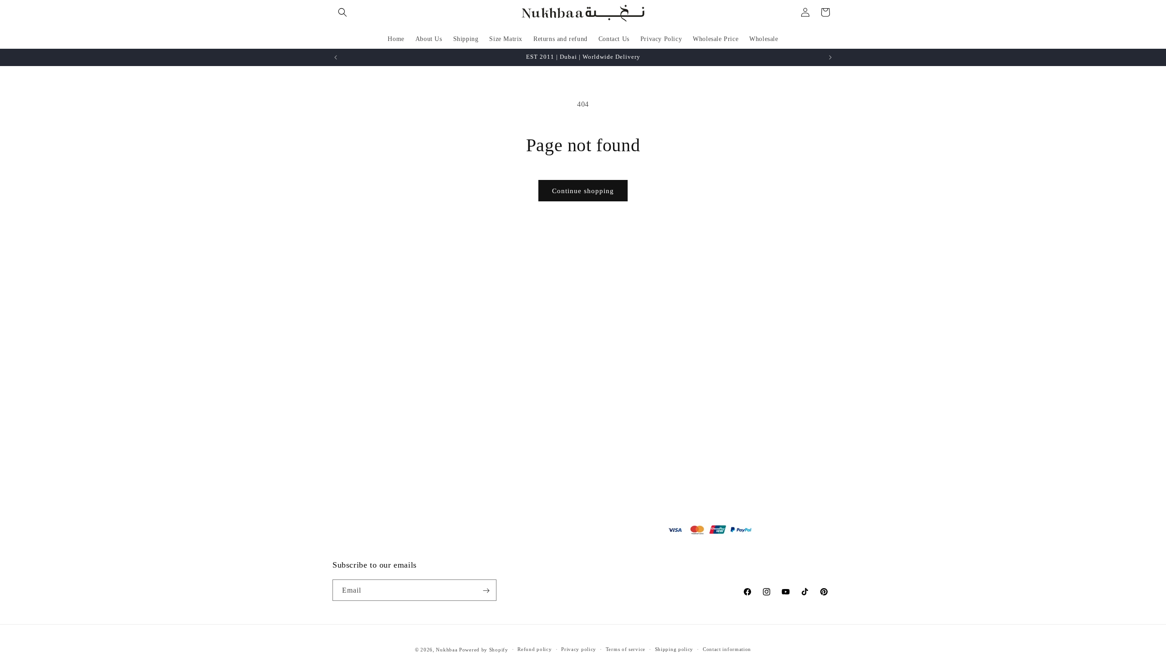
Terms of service (625, 649)
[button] (342, 12)
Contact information (727, 649)
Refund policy (534, 649)
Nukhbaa (446, 649)
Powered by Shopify (483, 649)
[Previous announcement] (336, 57)
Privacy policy (578, 649)
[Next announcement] (830, 57)
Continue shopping (583, 191)
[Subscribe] (486, 590)
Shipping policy (674, 649)
